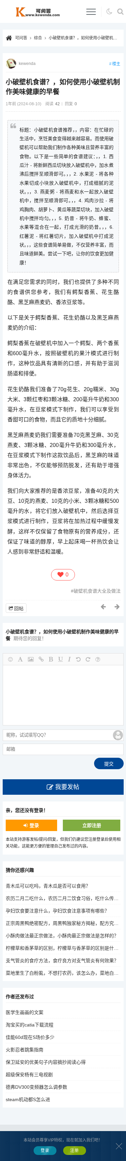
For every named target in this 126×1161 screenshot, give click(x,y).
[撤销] (78, 659)
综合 (38, 38)
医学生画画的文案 (24, 1012)
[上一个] (103, 606)
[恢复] (88, 659)
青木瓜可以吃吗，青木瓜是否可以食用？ (48, 886)
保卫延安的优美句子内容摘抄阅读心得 (46, 1062)
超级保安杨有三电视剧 (29, 1074)
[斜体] (69, 659)
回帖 (19, 608)
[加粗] (51, 659)
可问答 (21, 38)
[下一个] (118, 606)
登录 (34, 825)
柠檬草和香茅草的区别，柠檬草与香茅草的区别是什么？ (64, 948)
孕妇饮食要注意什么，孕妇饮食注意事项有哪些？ (57, 910)
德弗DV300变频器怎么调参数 (36, 1087)
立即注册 (91, 825)
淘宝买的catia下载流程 (29, 1024)
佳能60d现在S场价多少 (30, 1037)
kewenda (27, 63)
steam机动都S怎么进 (28, 1099)
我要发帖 (67, 787)
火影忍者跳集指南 (24, 1049)
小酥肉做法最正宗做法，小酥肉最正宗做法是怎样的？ (62, 935)
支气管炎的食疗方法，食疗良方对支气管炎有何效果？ (62, 960)
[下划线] (60, 659)
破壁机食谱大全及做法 (97, 591)
